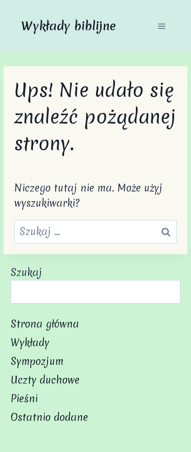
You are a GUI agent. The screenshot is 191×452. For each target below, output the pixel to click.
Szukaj (26, 272)
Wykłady (30, 342)
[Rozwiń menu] (161, 26)
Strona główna (45, 324)
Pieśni (24, 398)
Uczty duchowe (45, 380)
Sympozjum (37, 361)
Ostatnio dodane (49, 417)
